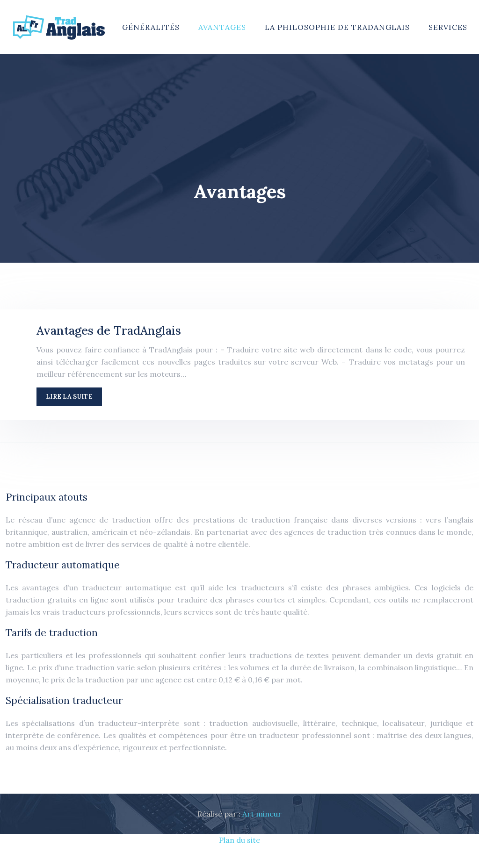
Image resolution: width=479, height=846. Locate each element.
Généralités (151, 27)
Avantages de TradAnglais (108, 330)
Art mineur (262, 813)
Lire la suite (69, 397)
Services (447, 27)
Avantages (222, 27)
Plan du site (239, 840)
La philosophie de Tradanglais (337, 27)
